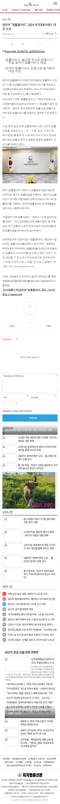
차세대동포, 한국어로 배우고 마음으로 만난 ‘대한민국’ (31, 702)
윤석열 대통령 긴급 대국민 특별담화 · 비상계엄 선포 (30, 629)
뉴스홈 (4, 9)
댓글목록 (6, 339)
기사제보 (19, 762)
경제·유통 (38, 9)
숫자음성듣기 (21, 405)
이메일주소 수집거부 (36, 758)
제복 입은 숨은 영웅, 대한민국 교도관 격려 (25, 593)
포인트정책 (51, 758)
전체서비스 (47, 765)
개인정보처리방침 (19, 758)
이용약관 (6, 758)
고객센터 (28, 762)
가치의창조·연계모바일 (20, 9)
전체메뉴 (55, 3)
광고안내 (37, 762)
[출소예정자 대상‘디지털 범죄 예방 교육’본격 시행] (3, 432)
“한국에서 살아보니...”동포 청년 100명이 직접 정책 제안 (32, 684)
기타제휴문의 (48, 762)
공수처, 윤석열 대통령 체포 (18, 609)
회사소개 (37, 765)
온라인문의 (8, 762)
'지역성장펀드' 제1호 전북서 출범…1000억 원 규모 (30, 688)
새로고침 (28, 405)
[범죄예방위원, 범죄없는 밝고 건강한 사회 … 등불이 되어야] (6, 716)
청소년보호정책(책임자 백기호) (19, 765)
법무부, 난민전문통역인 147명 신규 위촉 (24, 604)
